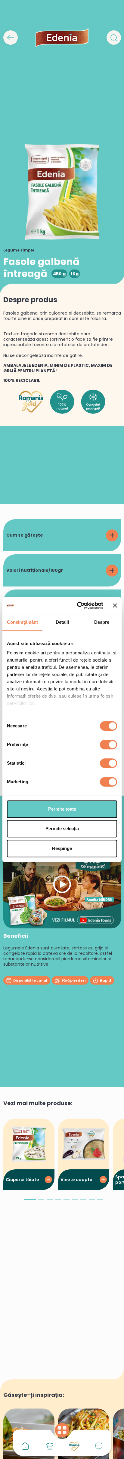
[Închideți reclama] (115, 605)
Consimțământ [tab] (22, 622)
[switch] (108, 744)
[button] (30, 1202)
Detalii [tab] (62, 622)
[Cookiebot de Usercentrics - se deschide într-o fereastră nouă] (78, 605)
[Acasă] (25, 1446)
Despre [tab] (102, 622)
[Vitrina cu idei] (49, 1446)
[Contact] (99, 1446)
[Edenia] (62, 37)
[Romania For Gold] (74, 1446)
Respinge (62, 848)
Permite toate (62, 809)
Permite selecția (62, 828)
